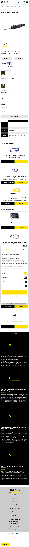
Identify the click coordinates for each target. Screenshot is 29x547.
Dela (19, 58)
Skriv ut (8, 58)
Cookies (14, 501)
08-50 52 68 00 (14, 526)
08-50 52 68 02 (4, 92)
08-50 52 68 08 (4, 80)
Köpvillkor (15, 498)
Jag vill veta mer (6, 98)
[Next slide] (26, 27)
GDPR (14, 494)
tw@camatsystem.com (6, 94)
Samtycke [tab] (5, 249)
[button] (4, 44)
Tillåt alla (14, 292)
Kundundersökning (14, 508)
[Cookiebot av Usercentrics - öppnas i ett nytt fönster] (21, 246)
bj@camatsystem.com (6, 81)
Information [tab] (14, 249)
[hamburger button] (27, 2)
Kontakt (14, 515)
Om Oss (14, 512)
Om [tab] (24, 249)
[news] (14, 351)
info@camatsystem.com (14, 529)
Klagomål (14, 505)
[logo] (4, 2)
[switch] (25, 278)
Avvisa (14, 300)
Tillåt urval (14, 296)
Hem (2, 6)
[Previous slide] (3, 27)
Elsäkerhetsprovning (9, 6)
